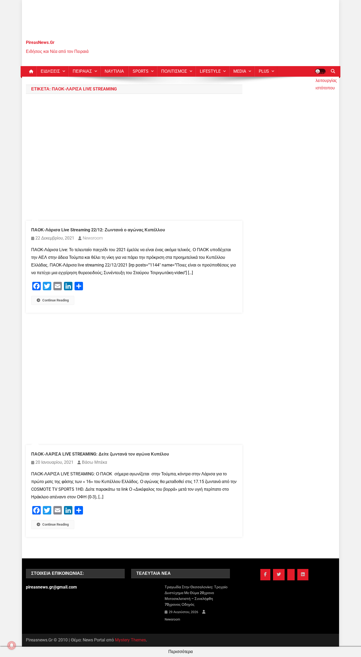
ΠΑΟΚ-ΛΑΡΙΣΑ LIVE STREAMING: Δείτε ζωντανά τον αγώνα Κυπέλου (100, 454)
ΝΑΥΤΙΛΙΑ (114, 71)
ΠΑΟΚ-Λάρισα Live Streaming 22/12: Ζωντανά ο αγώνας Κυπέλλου (98, 229)
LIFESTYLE (210, 71)
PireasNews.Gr (40, 42)
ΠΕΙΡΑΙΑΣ (82, 71)
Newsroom (93, 238)
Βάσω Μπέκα (94, 462)
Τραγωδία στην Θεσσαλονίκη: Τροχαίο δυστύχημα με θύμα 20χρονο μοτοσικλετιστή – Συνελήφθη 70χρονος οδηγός (196, 596)
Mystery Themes (130, 639)
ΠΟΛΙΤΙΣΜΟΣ (174, 71)
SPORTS (141, 71)
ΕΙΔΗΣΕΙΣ (50, 71)
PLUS (264, 71)
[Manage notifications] (11, 645)
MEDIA (239, 71)
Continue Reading (55, 300)
